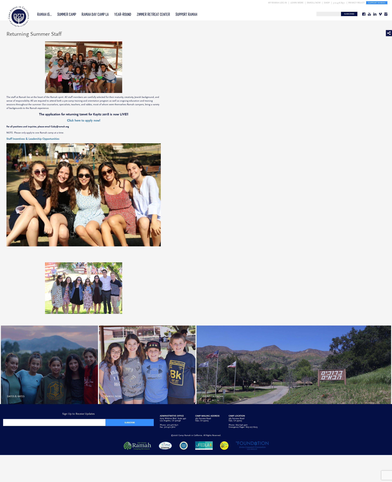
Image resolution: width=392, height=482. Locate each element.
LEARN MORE (296, 3)
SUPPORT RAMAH (376, 3)
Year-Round (122, 14)
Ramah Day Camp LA (95, 14)
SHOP (327, 3)
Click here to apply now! (83, 120)
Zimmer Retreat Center (153, 14)
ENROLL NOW (314, 3)
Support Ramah (186, 14)
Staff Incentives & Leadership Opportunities (32, 139)
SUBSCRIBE (349, 14)
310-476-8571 (339, 3)
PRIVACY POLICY (356, 3)
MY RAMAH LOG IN (277, 3)
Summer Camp (66, 14)
